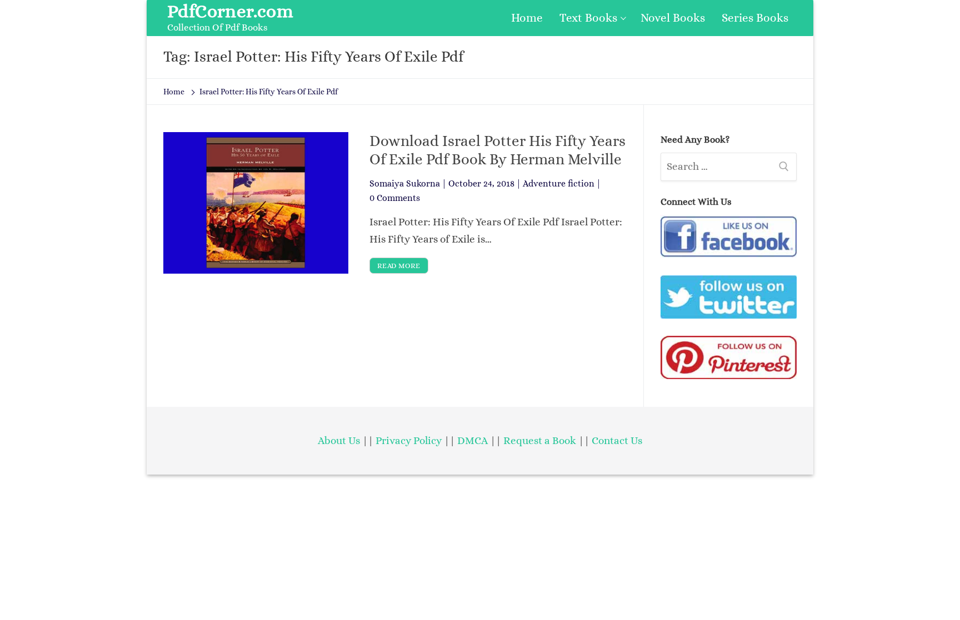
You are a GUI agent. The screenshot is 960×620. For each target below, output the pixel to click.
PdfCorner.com (230, 11)
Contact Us (617, 440)
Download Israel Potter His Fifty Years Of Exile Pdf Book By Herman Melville (497, 150)
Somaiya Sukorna (404, 183)
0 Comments (394, 198)
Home (173, 91)
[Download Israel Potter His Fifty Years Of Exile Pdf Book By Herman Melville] (255, 202)
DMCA (472, 440)
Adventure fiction (558, 183)
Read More (399, 265)
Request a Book (540, 440)
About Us (339, 440)
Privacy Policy (409, 440)
